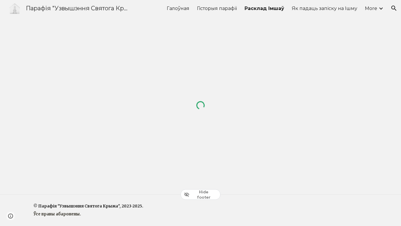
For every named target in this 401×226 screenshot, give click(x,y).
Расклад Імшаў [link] (264, 8)
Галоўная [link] (178, 8)
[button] (394, 8)
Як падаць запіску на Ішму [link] (324, 8)
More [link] (371, 8)
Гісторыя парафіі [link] (217, 8)
